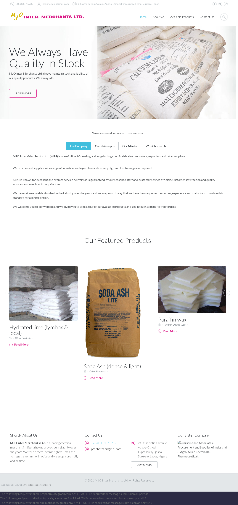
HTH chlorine (135, 248)
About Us (158, 16)
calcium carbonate (193, 248)
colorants (72, 253)
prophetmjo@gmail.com (56, 3)
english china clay (37, 253)
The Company (78, 146)
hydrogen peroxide (157, 248)
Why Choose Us (156, 146)
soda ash (175, 248)
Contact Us (207, 16)
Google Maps (144, 464)
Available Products (182, 16)
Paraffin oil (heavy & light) (190, 320)
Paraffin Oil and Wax (102, 324)
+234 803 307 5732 (103, 443)
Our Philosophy (105, 146)
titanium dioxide (114, 248)
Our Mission (130, 146)
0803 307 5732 (24, 3)
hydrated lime (215, 248)
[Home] (47, 17)
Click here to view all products (190, 253)
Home (143, 16)
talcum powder (68, 248)
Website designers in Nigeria (37, 484)
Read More (22, 377)
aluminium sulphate (91, 248)
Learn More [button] (23, 93)
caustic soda (57, 253)
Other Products (25, 371)
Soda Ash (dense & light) (39, 366)
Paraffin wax (99, 319)
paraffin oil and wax (119, 253)
